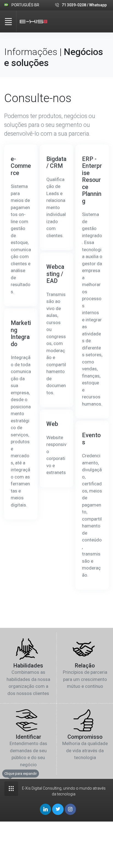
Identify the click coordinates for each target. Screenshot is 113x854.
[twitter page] (57, 809)
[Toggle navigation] (8, 21)
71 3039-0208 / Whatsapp (84, 5)
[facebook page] (70, 809)
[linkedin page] (45, 809)
